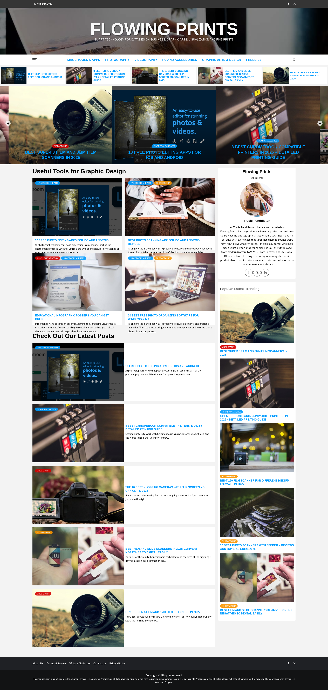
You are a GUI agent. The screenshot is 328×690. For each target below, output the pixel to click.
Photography (117, 60)
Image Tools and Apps (164, 146)
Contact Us (99, 663)
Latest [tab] (239, 289)
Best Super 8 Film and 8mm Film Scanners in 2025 (304, 75)
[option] (33, 75)
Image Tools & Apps (83, 60)
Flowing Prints (164, 29)
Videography (145, 60)
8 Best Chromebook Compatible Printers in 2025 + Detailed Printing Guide (268, 152)
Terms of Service (56, 663)
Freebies (254, 60)
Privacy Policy (117, 663)
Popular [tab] (226, 289)
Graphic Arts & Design (221, 60)
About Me (38, 663)
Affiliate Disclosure (80, 663)
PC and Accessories (179, 60)
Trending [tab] (252, 289)
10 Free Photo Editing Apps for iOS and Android (72, 240)
